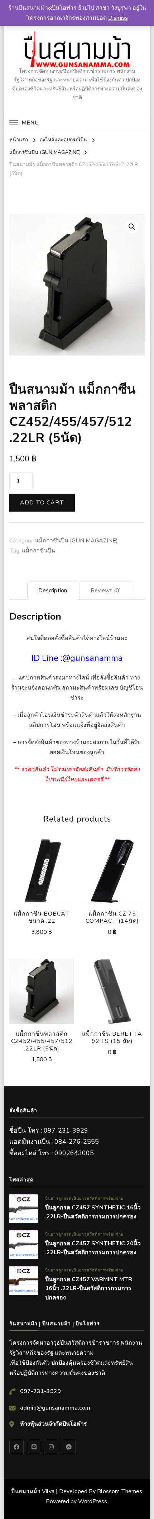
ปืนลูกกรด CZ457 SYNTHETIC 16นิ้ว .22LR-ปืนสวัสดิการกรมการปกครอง (93, 1212)
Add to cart (42, 503)
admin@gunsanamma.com (55, 1408)
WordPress (92, 1501)
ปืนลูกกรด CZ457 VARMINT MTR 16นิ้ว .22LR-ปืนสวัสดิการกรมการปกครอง (88, 1288)
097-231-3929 (40, 1391)
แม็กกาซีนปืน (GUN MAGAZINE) (76, 541)
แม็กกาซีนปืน (38, 551)
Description (52, 590)
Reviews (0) (106, 590)
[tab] (52, 590)
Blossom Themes (119, 1491)
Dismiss (118, 18)
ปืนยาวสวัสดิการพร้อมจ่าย (98, 1198)
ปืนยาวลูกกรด (58, 1198)
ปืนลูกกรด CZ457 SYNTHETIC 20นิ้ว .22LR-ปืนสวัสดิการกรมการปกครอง (93, 1248)
